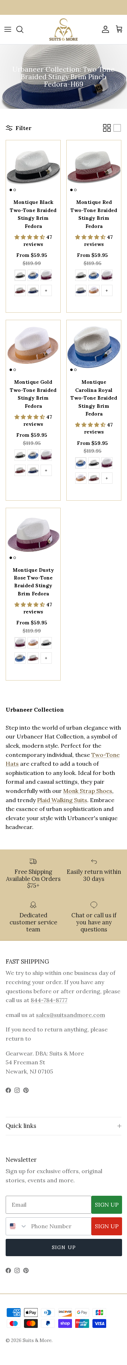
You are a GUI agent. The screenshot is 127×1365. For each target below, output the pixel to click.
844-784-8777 (49, 1000)
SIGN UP (107, 1204)
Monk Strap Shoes (87, 790)
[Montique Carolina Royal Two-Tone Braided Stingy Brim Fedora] (33, 276)
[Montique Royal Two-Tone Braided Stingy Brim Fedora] (33, 291)
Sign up (64, 1247)
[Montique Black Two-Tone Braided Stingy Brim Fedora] (20, 276)
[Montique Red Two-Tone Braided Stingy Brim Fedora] (20, 291)
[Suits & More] (63, 29)
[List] (117, 128)
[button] (30, 237)
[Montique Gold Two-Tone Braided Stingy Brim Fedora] (93, 291)
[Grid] (107, 128)
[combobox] (17, 1226)
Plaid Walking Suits (62, 800)
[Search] (23, 29)
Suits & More (37, 1340)
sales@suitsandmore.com (70, 1014)
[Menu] (8, 29)
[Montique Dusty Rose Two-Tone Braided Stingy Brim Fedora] (46, 276)
